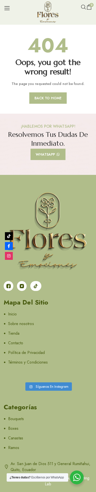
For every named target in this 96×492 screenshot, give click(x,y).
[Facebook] (9, 246)
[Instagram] (9, 256)
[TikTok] (9, 236)
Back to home (48, 98)
